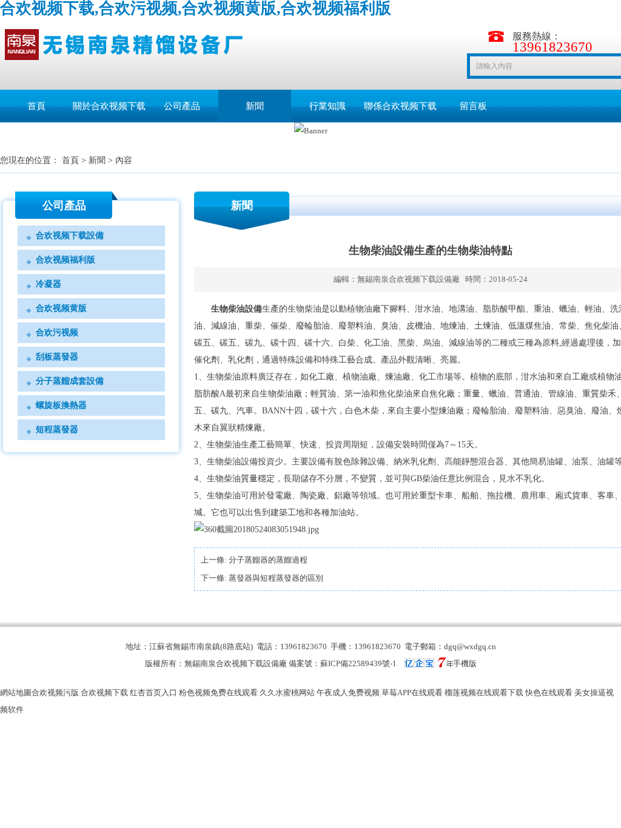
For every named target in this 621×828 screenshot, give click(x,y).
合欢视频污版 (55, 692)
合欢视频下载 (104, 692)
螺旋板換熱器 (61, 405)
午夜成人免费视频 (348, 692)
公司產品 (182, 106)
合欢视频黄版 (61, 308)
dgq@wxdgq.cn (470, 646)
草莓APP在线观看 (412, 692)
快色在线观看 (548, 692)
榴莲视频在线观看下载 (484, 692)
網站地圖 (16, 692)
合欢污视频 (57, 332)
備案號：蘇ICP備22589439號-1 (343, 663)
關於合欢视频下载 (109, 106)
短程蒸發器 (57, 429)
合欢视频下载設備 (70, 235)
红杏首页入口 (153, 692)
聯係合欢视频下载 (400, 106)
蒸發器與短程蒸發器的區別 (276, 578)
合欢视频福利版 (65, 259)
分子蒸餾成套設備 (70, 381)
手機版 (465, 663)
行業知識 (327, 106)
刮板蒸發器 (57, 356)
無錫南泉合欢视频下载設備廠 (408, 279)
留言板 (473, 106)
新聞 (255, 106)
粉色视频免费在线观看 (218, 692)
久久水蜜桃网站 (287, 692)
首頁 (36, 106)
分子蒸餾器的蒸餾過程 (268, 559)
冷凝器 (48, 284)
